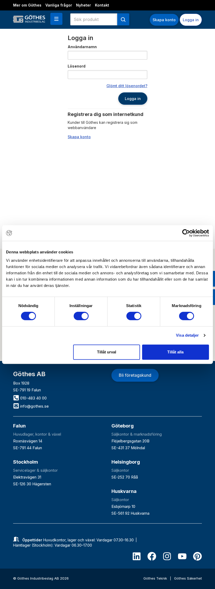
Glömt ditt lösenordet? (126, 86)
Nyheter (83, 5)
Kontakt (102, 5)
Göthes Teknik (155, 578)
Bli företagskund (135, 375)
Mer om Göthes (27, 5)
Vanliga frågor (58, 5)
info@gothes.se (34, 406)
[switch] (81, 316)
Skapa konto (164, 20)
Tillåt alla (175, 352)
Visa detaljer (187, 335)
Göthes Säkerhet (188, 578)
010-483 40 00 (33, 398)
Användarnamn (82, 47)
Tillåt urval (106, 352)
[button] (56, 19)
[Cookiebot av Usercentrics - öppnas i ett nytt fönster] (186, 233)
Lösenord (76, 66)
